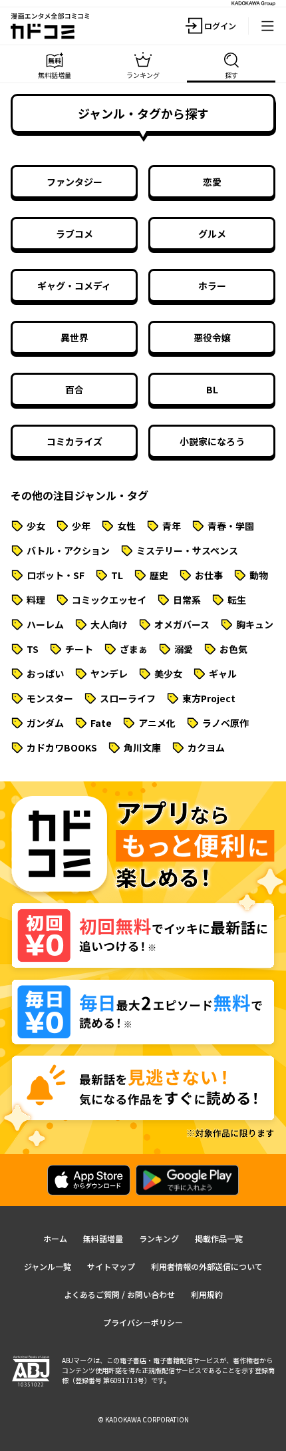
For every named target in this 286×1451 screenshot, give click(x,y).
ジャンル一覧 (47, 1266)
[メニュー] (267, 26)
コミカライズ (74, 441)
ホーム (55, 1238)
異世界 (74, 337)
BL (212, 389)
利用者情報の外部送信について (207, 1266)
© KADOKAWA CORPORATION (143, 1419)
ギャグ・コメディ (74, 285)
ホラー (212, 285)
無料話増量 (103, 1238)
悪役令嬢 (212, 337)
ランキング (159, 1238)
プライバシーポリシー (143, 1322)
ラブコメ (74, 233)
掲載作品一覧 (219, 1238)
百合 (74, 389)
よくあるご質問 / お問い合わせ (119, 1294)
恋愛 (212, 181)
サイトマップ (111, 1266)
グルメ (212, 233)
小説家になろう (212, 441)
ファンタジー (74, 181)
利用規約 (207, 1294)
